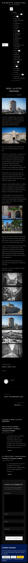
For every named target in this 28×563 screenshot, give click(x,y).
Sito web (6, 529)
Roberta (19, 94)
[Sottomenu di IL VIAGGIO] (21, 14)
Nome (6, 514)
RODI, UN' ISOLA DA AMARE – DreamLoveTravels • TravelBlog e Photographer (11, 428)
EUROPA (4, 366)
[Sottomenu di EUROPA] (19, 31)
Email (6, 521)
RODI (14, 366)
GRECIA (9, 366)
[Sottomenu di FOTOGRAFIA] (23, 74)
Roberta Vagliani (14, 3)
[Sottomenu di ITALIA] (17, 16)
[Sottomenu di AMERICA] (19, 50)
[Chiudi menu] (11, 9)
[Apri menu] (5, 44)
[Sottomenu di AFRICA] (18, 62)
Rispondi (9, 450)
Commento (7, 493)
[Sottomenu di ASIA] (17, 66)
